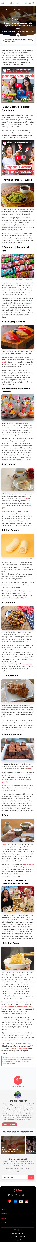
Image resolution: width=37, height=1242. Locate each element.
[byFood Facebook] (9, 1195)
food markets (20, 225)
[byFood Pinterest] (23, 1195)
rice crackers (27, 664)
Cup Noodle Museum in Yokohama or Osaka (16, 1007)
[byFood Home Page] (14, 3)
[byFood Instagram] (16, 1195)
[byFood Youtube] (20, 1195)
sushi (10, 377)
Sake (3, 844)
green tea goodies (23, 218)
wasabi (13, 287)
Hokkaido (27, 769)
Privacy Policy (18, 1240)
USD (18, 1230)
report (13, 1063)
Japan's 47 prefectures (19, 1048)
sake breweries (28, 865)
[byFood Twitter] (13, 1195)
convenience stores (8, 227)
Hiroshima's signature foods (11, 707)
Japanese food (17, 641)
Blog (7, 9)
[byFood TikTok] (27, 1195)
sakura (7, 585)
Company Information (17, 1233)
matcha (22, 209)
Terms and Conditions (17, 1236)
